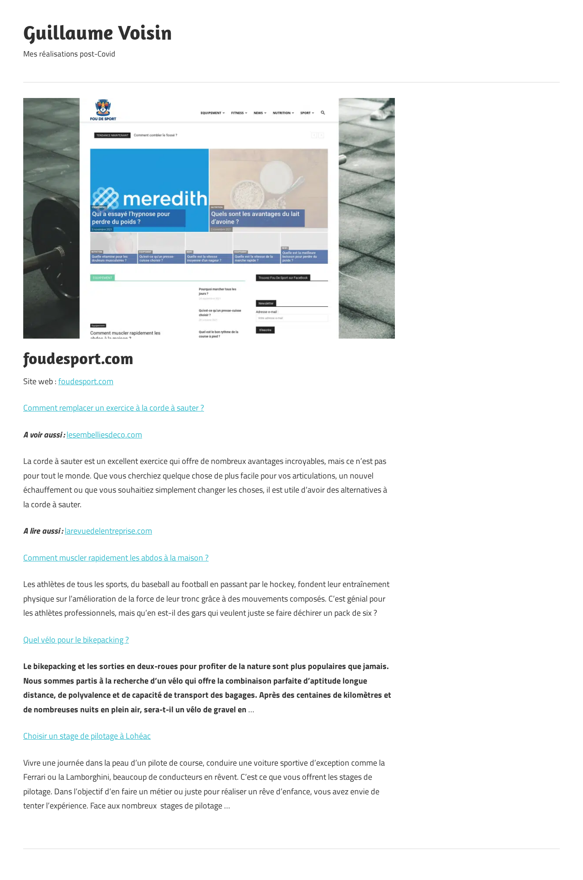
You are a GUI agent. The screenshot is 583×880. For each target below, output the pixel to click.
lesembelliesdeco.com (104, 434)
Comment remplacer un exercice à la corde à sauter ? (113, 407)
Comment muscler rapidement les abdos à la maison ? (116, 557)
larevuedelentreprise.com (108, 531)
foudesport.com (85, 381)
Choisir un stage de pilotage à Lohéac (87, 736)
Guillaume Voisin (97, 32)
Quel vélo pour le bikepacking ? (76, 639)
